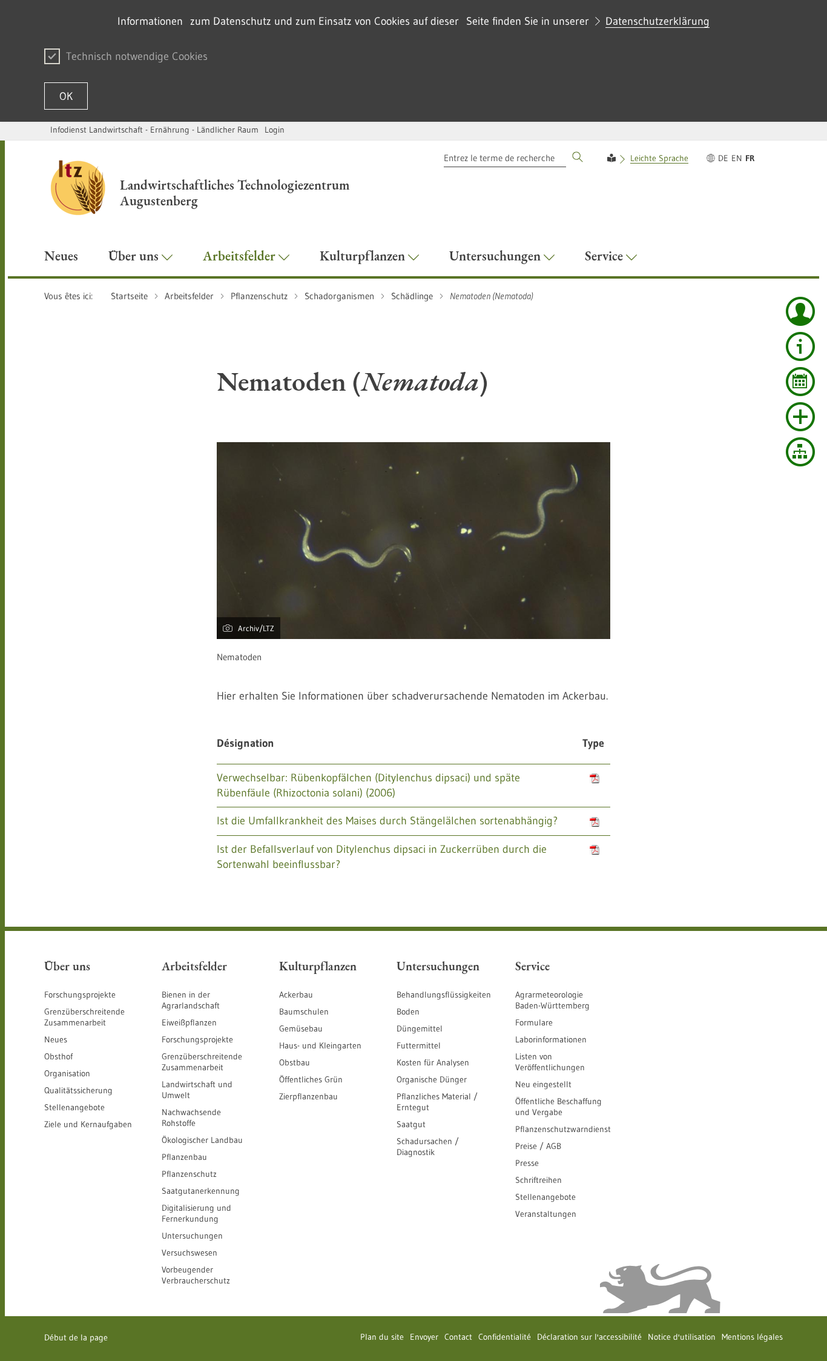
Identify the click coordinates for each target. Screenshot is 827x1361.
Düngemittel (420, 1028)
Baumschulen (304, 1011)
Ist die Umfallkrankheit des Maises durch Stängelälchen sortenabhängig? (387, 820)
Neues (55, 1039)
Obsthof (58, 1056)
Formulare (534, 1022)
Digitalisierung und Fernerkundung (196, 1213)
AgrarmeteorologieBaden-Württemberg (552, 1000)
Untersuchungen (192, 1235)
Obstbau (294, 1062)
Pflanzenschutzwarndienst (563, 1129)
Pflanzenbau (184, 1156)
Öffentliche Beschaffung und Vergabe (558, 1107)
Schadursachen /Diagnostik (428, 1146)
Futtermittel (419, 1045)
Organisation (67, 1073)
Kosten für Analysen (433, 1062)
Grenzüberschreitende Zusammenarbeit (84, 1017)
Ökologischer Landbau (202, 1139)
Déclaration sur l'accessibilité (589, 1336)
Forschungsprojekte (80, 994)
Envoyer (424, 1336)
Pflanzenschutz (189, 1173)
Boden (408, 1011)
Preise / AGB (538, 1146)
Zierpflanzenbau (308, 1096)
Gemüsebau (301, 1028)
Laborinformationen (551, 1039)
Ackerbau (296, 994)
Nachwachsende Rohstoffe (191, 1117)
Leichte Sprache (659, 158)
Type (593, 743)
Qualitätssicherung (78, 1090)
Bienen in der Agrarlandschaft (191, 1000)
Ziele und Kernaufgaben (88, 1124)
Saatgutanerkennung (201, 1190)
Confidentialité (504, 1336)
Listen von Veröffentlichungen (550, 1062)
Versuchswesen (189, 1252)
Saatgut (411, 1124)
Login (275, 129)
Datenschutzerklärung (657, 21)
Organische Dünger (432, 1079)
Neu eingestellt (543, 1084)
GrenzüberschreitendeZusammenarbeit (202, 1062)
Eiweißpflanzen (189, 1022)
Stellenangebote (74, 1107)
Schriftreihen (538, 1179)
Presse (527, 1162)
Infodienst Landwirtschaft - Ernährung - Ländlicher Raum (154, 129)
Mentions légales (752, 1336)
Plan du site (382, 1336)
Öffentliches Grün (311, 1079)
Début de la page (76, 1337)
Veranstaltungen (545, 1213)
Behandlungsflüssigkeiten (444, 994)
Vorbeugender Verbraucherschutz (196, 1275)
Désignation (245, 743)
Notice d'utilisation (682, 1336)
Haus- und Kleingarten (320, 1045)
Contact (458, 1336)
